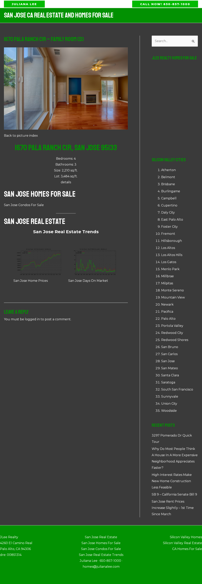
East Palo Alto (172, 219)
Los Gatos (168, 262)
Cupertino (169, 205)
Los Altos (168, 248)
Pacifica (167, 311)
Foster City (169, 226)
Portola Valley (172, 326)
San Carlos (169, 354)
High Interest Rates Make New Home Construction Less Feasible (172, 481)
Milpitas (167, 283)
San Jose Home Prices (30, 281)
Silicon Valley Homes (186, 537)
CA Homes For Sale (187, 549)
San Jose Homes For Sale (40, 194)
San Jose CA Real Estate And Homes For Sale (58, 15)
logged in (32, 319)
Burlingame (170, 191)
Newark (167, 304)
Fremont (168, 234)
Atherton (168, 170)
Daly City (168, 212)
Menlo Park (170, 269)
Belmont (168, 177)
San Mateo (169, 368)
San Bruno (169, 347)
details (66, 182)
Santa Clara (170, 375)
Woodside (169, 411)
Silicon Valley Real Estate (182, 543)
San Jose (168, 361)
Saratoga (168, 382)
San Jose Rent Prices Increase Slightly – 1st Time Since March (173, 508)
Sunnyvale (169, 396)
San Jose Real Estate (34, 221)
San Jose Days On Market (88, 281)
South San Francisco (177, 389)
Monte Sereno (172, 290)
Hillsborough (171, 241)
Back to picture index (21, 135)
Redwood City (172, 333)
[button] (24, 4)
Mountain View (173, 297)
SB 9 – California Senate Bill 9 (174, 494)
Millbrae (167, 276)
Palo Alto (168, 319)
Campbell (169, 198)
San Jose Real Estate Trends (66, 231)
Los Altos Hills (171, 255)
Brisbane (168, 184)
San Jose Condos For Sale (24, 205)
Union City (169, 403)
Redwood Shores (174, 340)
